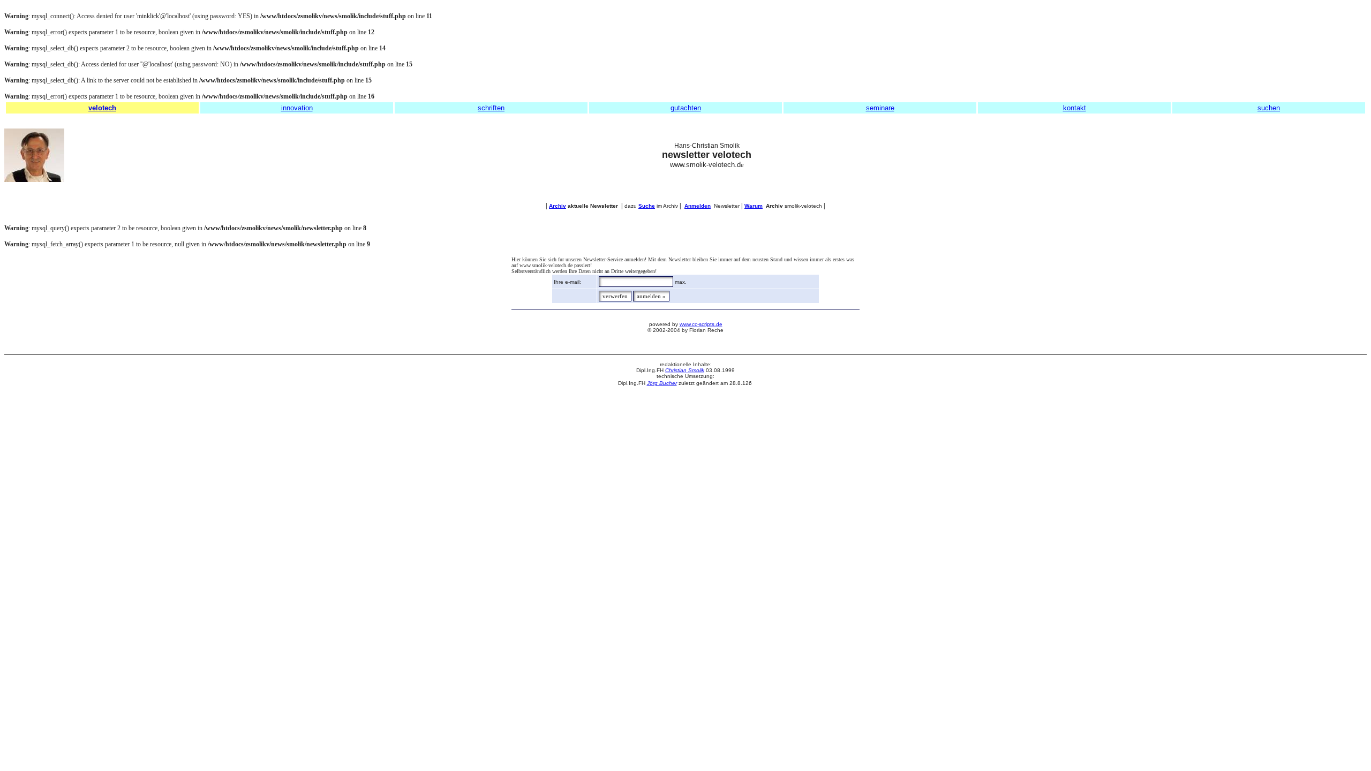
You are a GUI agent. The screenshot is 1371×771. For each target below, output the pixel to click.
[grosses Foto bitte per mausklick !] (34, 180)
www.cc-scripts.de (701, 324)
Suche (646, 206)
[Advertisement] (1318, 155)
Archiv (557, 206)
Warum (753, 206)
